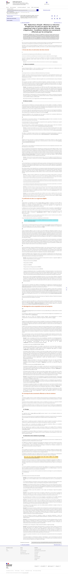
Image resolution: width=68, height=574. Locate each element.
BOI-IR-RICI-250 (55, 61)
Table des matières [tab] (10, 16)
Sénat (35, 559)
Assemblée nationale (37, 549)
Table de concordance (23, 550)
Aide (6, 549)
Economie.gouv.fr (37, 556)
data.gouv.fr (58, 566)
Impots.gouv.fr (36, 558)
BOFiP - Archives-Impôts (35, 7)
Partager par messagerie (60, 18)
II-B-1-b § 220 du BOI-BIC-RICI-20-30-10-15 (36, 303)
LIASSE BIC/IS (54, 190)
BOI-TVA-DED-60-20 (45, 134)
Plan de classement (13, 7)
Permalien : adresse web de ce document (57, 16)
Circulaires (36, 552)
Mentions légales (17, 570)
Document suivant (57, 22)
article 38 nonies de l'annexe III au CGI (45, 126)
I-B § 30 (59, 209)
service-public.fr (43, 566)
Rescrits (29, 7)
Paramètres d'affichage (38, 570)
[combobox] (22, 10)
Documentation (22, 552)
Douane (36, 553)
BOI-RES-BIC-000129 (31, 221)
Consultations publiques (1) (22, 7)
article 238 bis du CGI (44, 119)
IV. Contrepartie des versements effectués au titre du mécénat (12, 13)
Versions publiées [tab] (9, 20)
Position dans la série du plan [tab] (11, 18)
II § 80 (47, 112)
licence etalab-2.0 (25, 572)
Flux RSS (21, 549)
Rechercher (37, 10)
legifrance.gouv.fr (51, 566)
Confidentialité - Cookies (28, 570)
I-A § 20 (48, 224)
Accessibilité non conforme (10, 570)
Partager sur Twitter (55, 18)
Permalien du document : (24, 542)
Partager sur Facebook (52, 18)
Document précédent (25, 22)
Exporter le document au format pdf (52, 16)
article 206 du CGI (25, 429)
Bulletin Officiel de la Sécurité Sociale (40, 550)
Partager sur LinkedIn (57, 18)
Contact (7, 550)
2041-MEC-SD (39, 212)
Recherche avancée (46, 10)
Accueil (7, 7)
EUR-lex (36, 555)
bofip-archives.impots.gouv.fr (24, 553)
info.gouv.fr (36, 566)
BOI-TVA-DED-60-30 (54, 134)
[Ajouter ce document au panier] (55, 16)
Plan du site (22, 570)
